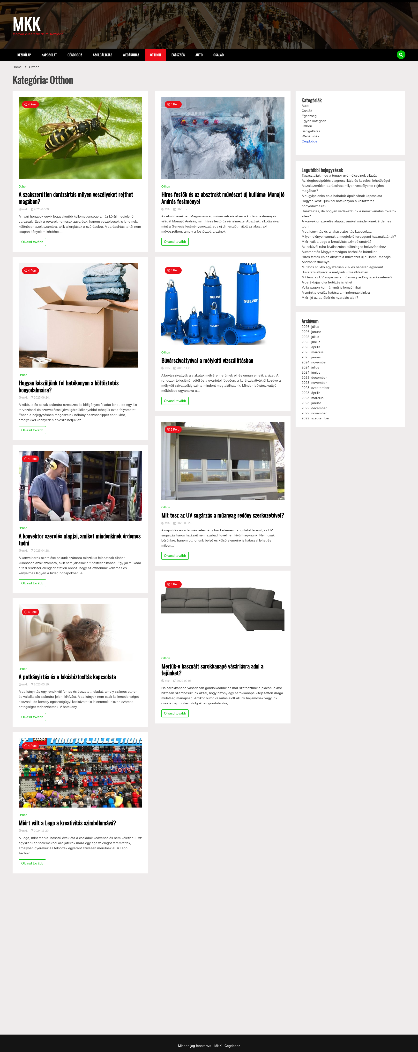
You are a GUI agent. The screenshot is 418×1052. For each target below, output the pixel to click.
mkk (25, 209)
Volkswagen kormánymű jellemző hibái (331, 287)
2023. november (314, 383)
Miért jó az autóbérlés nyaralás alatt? (330, 297)
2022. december (314, 408)
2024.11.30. (41, 830)
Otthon (155, 54)
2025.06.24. (41, 397)
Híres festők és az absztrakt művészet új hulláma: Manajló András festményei (222, 198)
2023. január (311, 403)
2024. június (311, 372)
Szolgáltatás (102, 54)
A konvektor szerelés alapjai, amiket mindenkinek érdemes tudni (80, 539)
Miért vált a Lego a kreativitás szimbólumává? (67, 822)
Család (218, 54)
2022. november (314, 413)
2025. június (311, 342)
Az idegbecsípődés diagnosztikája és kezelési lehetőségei (346, 180)
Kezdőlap (24, 54)
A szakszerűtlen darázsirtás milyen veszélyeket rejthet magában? (76, 198)
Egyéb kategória (314, 121)
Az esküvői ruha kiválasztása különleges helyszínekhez (344, 247)
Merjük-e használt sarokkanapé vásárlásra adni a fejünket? (212, 669)
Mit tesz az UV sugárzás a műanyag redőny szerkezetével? (222, 514)
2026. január (311, 332)
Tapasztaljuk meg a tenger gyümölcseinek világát (339, 175)
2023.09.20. (184, 523)
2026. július (310, 327)
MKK (26, 23)
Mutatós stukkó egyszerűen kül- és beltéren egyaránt (342, 267)
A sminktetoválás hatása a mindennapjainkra (336, 292)
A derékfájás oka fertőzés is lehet (327, 282)
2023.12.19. (184, 209)
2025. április (311, 347)
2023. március (312, 398)
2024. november (314, 362)
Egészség (178, 54)
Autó (199, 54)
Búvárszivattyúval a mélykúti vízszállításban (207, 360)
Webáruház (131, 54)
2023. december (314, 377)
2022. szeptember (315, 418)
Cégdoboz (74, 54)
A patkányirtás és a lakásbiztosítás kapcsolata (67, 676)
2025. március (312, 352)
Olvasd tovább (32, 242)
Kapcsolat (49, 54)
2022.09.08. (184, 681)
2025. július (310, 337)
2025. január (311, 357)
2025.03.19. (41, 684)
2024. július (310, 367)
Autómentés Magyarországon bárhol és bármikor (339, 252)
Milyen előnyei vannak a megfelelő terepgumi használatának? (349, 236)
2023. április (311, 393)
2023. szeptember (315, 388)
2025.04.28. (41, 550)
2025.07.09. (41, 209)
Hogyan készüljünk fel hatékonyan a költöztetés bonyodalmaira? (69, 386)
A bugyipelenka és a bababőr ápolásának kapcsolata (342, 196)
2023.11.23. (184, 368)
